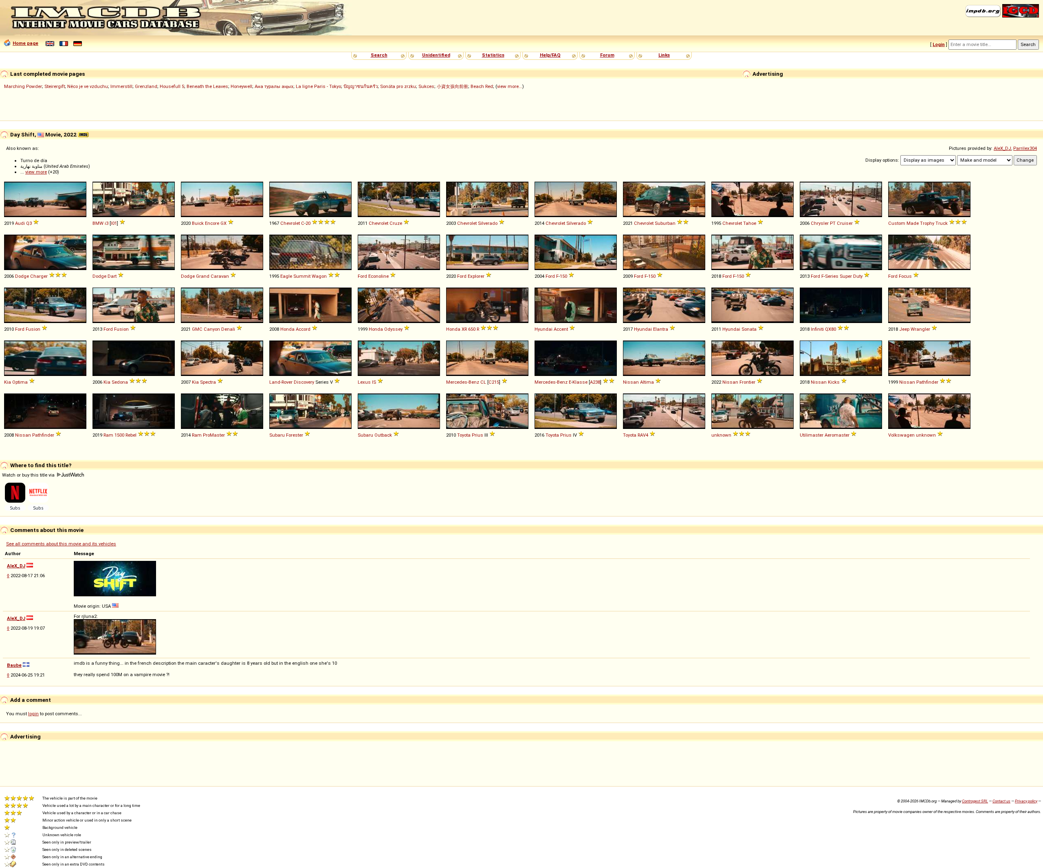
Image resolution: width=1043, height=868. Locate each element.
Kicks (834, 382)
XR (464, 329)
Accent (561, 329)
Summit (301, 276)
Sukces (426, 86)
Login (939, 44)
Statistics (493, 55)
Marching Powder (23, 86)
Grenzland (146, 86)
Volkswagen (901, 435)
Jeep (904, 329)
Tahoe (749, 223)
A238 (595, 382)
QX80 (830, 329)
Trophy (927, 223)
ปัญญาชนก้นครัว (360, 86)
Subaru (277, 435)
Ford (362, 276)
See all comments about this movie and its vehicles (61, 544)
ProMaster (214, 435)
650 (471, 329)
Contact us (1001, 801)
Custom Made (903, 223)
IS (374, 382)
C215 (493, 382)
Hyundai (543, 329)
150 (563, 276)
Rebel (130, 435)
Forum (607, 55)
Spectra (208, 382)
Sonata (749, 329)
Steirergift (54, 86)
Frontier (747, 382)
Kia (7, 382)
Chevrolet (290, 223)
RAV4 (643, 435)
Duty (858, 276)
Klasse (580, 382)
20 (308, 223)
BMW (97, 223)
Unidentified (436, 55)
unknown (721, 435)
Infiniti (817, 329)
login (33, 713)
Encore (212, 223)
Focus (905, 276)
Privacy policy (1026, 801)
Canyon (212, 329)
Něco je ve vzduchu (87, 86)
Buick (198, 223)
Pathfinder (927, 382)
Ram (108, 435)
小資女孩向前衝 (452, 86)
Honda (287, 329)
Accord (303, 329)
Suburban (665, 223)
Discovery (304, 382)
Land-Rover (281, 382)
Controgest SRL (975, 801)
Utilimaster (811, 435)
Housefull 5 (172, 86)
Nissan (631, 382)
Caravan (220, 276)
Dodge (22, 276)
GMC (197, 329)
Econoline (378, 276)
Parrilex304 (1025, 148)
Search (379, 55)
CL (483, 382)
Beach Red (482, 86)
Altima (647, 382)
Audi (20, 223)
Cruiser (845, 223)
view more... (509, 86)
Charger (39, 276)
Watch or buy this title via (29, 475)
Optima (20, 382)
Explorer (476, 276)
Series (831, 276)
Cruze (395, 223)
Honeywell (241, 86)
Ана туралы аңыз (274, 86)
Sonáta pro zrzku (398, 86)
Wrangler (920, 329)
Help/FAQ (550, 55)
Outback (383, 435)
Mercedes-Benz (462, 382)
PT (833, 223)
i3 (106, 223)
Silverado (487, 223)
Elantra (660, 329)
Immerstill (121, 86)
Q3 (29, 223)
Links (664, 55)
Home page (25, 43)
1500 (119, 435)
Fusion (33, 329)
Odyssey (393, 329)
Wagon (319, 276)
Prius (477, 435)
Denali (228, 329)
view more (36, 172)
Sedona (120, 382)
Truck (941, 223)
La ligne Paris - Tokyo (318, 86)
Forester (294, 435)
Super (846, 276)
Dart (112, 276)
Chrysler (820, 223)
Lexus (364, 382)
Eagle (286, 276)
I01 (114, 223)
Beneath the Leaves (207, 86)
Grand (202, 276)
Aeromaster (837, 435)
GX (223, 223)
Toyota (464, 435)
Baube (14, 665)
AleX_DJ (1002, 148)
